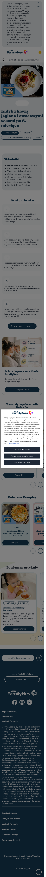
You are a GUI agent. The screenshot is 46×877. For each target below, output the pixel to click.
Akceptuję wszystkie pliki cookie (22, 456)
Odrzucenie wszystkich (22, 462)
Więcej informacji (14, 443)
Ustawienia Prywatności (22, 450)
